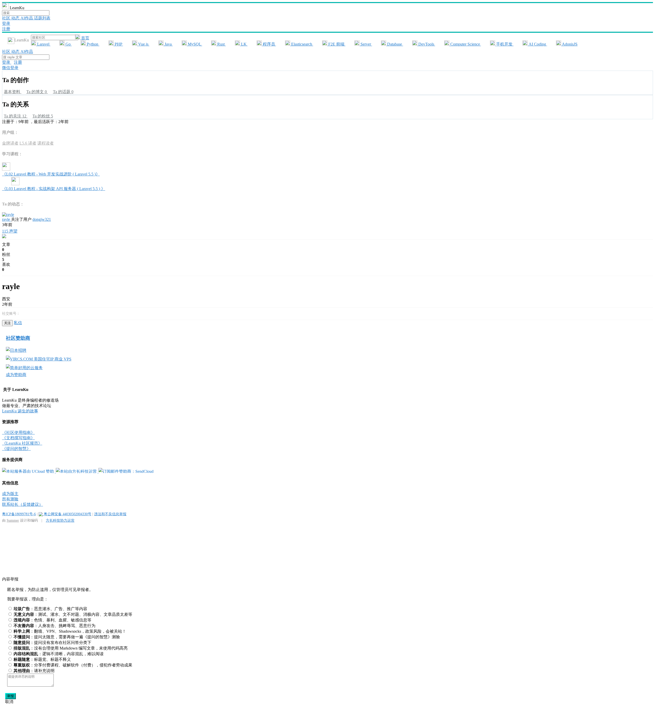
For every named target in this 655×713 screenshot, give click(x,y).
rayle (6, 219)
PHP (118, 44)
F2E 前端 (336, 44)
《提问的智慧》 (16, 448)
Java (168, 44)
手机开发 (504, 44)
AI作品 (27, 18)
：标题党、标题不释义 (42, 659)
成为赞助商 (16, 374)
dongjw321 (41, 219)
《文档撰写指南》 (18, 438)
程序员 (269, 44)
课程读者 (45, 143)
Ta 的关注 (15, 116)
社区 (6, 18)
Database (394, 44)
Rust (221, 44)
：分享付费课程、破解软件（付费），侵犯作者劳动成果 (73, 665)
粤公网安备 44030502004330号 (67, 514)
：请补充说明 (34, 670)
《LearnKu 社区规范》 (22, 443)
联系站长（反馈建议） (22, 504)
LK (244, 44)
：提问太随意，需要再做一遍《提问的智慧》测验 (67, 637)
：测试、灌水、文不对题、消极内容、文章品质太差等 (73, 614)
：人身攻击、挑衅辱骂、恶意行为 (54, 625)
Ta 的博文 (36, 92)
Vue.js (143, 44)
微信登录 (10, 67)
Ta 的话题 (63, 92)
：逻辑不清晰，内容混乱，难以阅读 (59, 654)
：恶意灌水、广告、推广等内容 (50, 609)
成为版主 (10, 493)
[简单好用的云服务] (24, 368)
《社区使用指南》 (18, 432)
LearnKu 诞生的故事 (20, 411)
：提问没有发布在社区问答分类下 (52, 642)
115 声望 (9, 231)
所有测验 (10, 499)
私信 (18, 323)
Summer (13, 520)
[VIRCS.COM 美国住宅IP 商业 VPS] (38, 359)
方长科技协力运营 (60, 520)
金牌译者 (10, 143)
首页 (84, 38)
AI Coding (537, 44)
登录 (6, 23)
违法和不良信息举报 (110, 514)
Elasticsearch (301, 44)
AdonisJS (569, 44)
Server (365, 44)
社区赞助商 (18, 338)
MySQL (194, 44)
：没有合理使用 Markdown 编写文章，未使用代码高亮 (71, 648)
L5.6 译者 (27, 143)
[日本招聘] (16, 350)
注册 (6, 29)
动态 (15, 18)
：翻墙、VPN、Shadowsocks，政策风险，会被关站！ (70, 631)
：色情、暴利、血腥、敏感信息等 (52, 620)
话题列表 (42, 18)
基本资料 (12, 92)
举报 (10, 696)
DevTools (426, 44)
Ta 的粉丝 (42, 116)
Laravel (43, 44)
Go (68, 44)
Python (92, 44)
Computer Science (465, 44)
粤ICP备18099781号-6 (19, 514)
